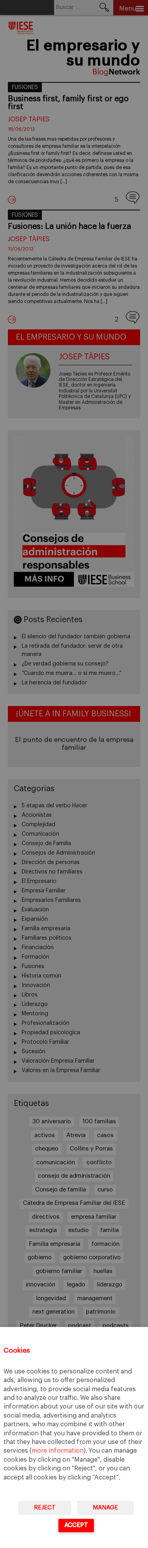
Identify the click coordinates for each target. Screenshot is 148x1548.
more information (58, 1451)
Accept (76, 1525)
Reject (45, 1508)
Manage (105, 1508)
